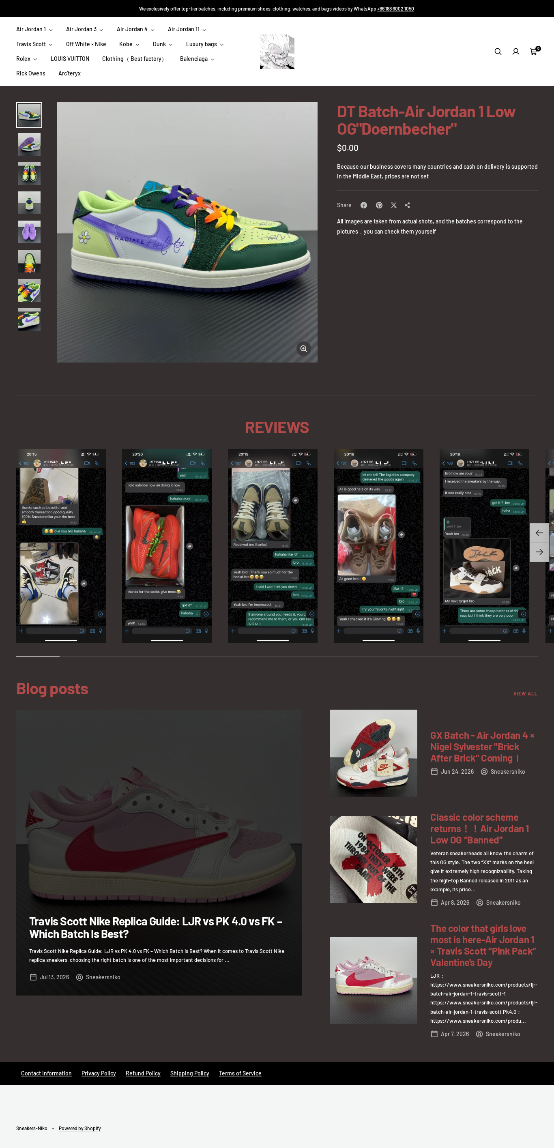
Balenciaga (194, 58)
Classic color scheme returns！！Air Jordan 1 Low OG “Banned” (479, 828)
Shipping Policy (189, 1073)
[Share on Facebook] (364, 205)
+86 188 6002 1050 (395, 8)
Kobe (126, 44)
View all (525, 693)
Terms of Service (240, 1073)
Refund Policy (143, 1073)
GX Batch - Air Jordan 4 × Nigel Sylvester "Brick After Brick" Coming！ (482, 746)
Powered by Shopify (80, 1128)
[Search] (498, 51)
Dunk (160, 44)
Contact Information (46, 1073)
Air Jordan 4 (133, 29)
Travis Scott (31, 44)
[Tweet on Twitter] (394, 205)
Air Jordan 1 (31, 29)
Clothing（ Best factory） (134, 58)
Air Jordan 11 (184, 29)
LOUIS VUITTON (70, 58)
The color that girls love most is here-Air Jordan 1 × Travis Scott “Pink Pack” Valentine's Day (483, 945)
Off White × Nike (86, 44)
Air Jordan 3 (82, 29)
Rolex (24, 58)
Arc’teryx (69, 73)
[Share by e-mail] (407, 205)
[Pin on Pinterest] (379, 205)
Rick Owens (30, 73)
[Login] (516, 51)
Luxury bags (202, 44)
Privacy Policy (99, 1073)
